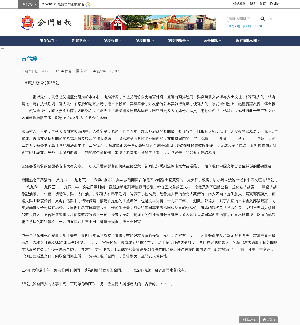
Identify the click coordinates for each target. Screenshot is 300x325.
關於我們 (47, 40)
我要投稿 (111, 40)
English (275, 3)
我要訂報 (143, 40)
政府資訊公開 (246, 40)
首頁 (263, 3)
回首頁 (270, 319)
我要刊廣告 (177, 40)
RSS (252, 3)
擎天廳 (246, 26)
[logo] (45, 22)
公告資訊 (211, 40)
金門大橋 (234, 26)
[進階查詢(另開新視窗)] (270, 18)
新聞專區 (79, 40)
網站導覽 (239, 3)
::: (20, 3)
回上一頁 (251, 319)
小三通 (257, 26)
